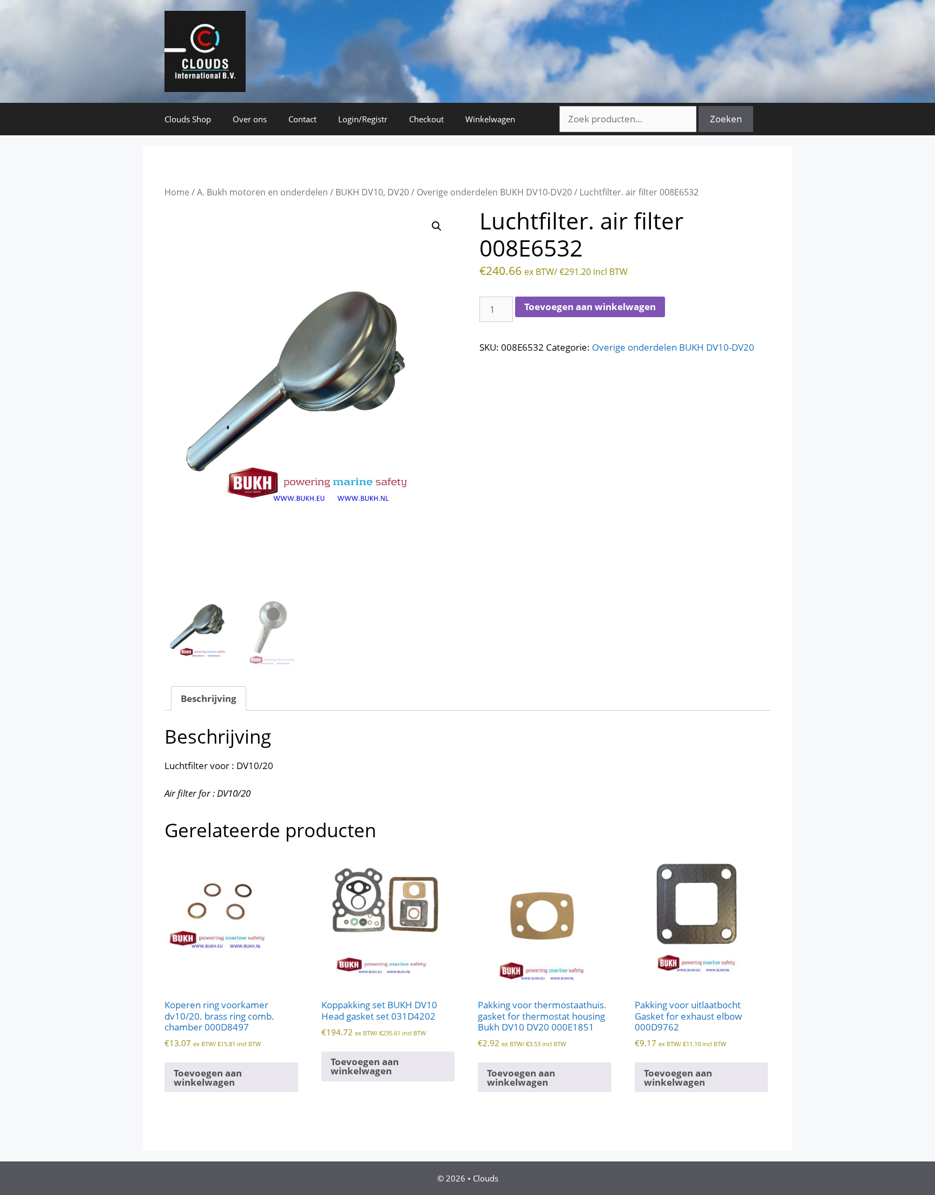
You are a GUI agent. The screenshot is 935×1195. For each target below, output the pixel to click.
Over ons (250, 119)
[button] (436, 226)
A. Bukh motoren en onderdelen (262, 192)
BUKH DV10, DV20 (372, 192)
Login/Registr (362, 119)
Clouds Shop (187, 119)
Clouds (485, 1178)
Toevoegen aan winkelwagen (590, 306)
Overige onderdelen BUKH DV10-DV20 (494, 192)
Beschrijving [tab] (208, 698)
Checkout (426, 119)
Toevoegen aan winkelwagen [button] (208, 1077)
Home (176, 192)
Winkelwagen (490, 119)
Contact (302, 119)
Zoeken (726, 119)
